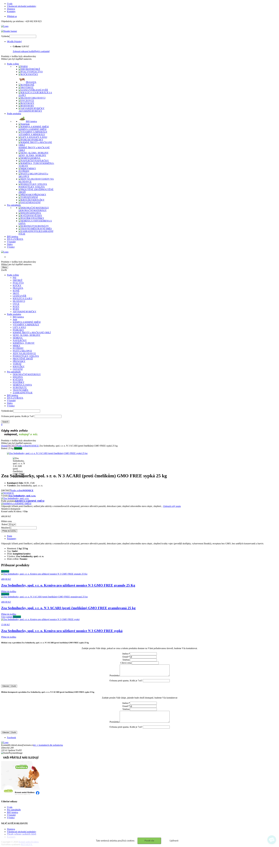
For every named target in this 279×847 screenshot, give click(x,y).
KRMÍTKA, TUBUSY (24, 343)
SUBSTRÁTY (20, 387)
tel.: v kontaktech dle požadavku (48, 745)
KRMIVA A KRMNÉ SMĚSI (27, 322)
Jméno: (126, 653)
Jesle (15, 319)
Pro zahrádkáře (14, 205)
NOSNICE (33, 445)
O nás (9, 3)
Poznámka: (115, 675)
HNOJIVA (18, 377)
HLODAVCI (19, 301)
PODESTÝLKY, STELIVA (26, 356)
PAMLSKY (18, 330)
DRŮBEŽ (17, 280)
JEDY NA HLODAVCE (24, 353)
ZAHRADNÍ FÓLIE (23, 392)
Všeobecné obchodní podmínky (21, 6)
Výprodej (11, 241)
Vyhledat (5, 36)
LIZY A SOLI (19, 327)
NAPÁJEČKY (20, 340)
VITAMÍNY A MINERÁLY (26, 324)
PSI (14, 277)
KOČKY (17, 285)
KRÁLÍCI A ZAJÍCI (22, 298)
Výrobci (11, 247)
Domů (4, 445)
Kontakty (11, 11)
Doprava (11, 9)
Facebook (11, 737)
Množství (5, 527)
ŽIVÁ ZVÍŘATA (15, 239)
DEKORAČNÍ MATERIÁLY (27, 374)
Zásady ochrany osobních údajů (21, 834)
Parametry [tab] (11, 538)
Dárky (10, 244)
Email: (126, 656)
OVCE (16, 304)
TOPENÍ (17, 364)
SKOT (16, 293)
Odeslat (5, 686)
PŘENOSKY (19, 361)
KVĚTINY (18, 379)
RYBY (16, 309)
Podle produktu (14, 113)
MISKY (16, 345)
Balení (5, 524)
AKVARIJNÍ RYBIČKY (24, 311)
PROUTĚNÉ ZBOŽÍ (23, 358)
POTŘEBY (18, 348)
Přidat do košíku (9, 531)
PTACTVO (18, 283)
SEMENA (18, 338)
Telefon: (126, 660)
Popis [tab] (9, 536)
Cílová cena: (126, 663)
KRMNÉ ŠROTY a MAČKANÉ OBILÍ (32, 332)
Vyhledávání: (7, 411)
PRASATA (18, 288)
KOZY (16, 306)
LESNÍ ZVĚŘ (19, 296)
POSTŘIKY (18, 382)
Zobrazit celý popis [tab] (172, 506)
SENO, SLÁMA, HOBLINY (26, 335)
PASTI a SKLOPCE (22, 351)
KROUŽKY (19, 366)
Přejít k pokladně (42, 51)
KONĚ (16, 290)
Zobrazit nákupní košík (23, 51)
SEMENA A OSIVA (22, 385)
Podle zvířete (13, 64)
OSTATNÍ (18, 369)
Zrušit (13, 686)
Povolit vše (149, 841)
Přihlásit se (12, 16)
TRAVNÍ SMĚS (20, 390)
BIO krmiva (12, 236)
